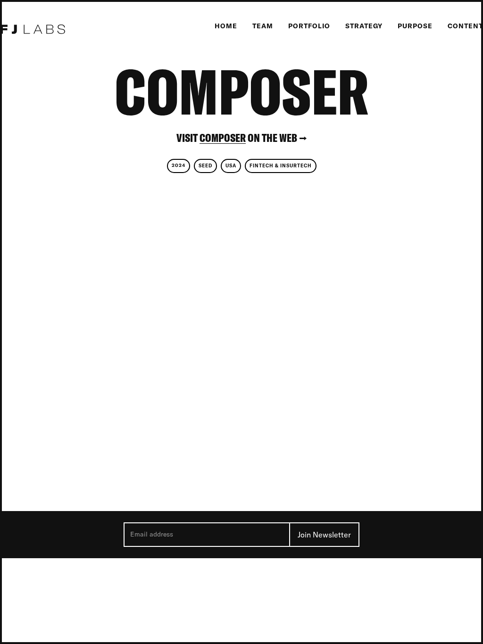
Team (262, 26)
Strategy (364, 26)
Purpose (415, 26)
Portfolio (309, 26)
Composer (223, 138)
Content (465, 26)
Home (226, 26)
